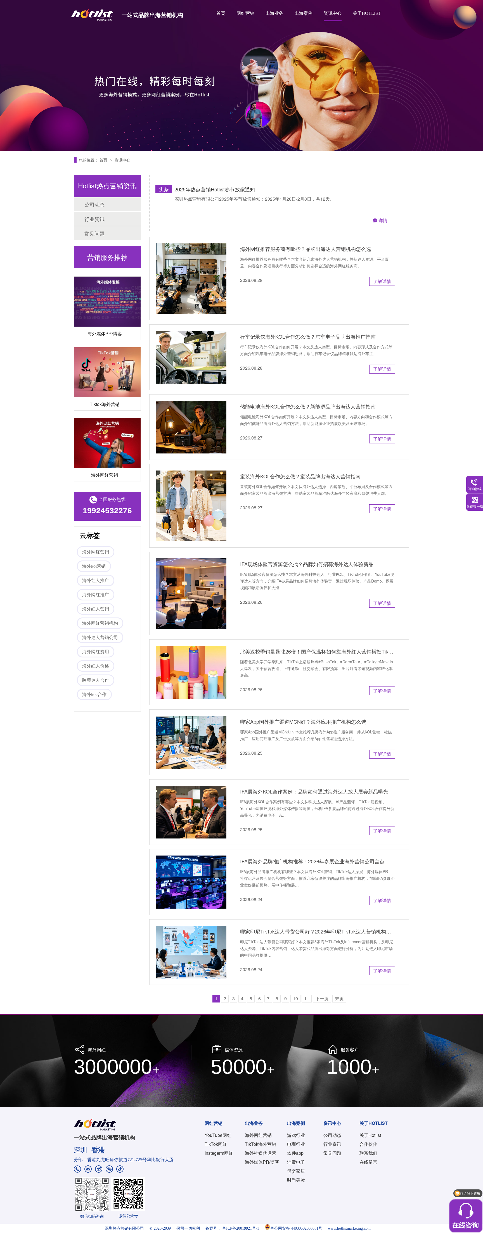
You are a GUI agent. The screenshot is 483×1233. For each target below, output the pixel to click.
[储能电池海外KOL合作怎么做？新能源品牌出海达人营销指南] (191, 427)
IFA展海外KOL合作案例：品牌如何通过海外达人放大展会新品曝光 (314, 791)
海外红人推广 (95, 580)
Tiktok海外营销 (105, 385)
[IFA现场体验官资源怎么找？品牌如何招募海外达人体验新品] (191, 593)
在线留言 (368, 1162)
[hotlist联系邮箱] (88, 1169)
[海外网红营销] (107, 424)
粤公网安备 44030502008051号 (296, 1228)
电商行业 (296, 1144)
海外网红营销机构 (100, 623)
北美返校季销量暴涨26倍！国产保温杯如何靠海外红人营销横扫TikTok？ (317, 651)
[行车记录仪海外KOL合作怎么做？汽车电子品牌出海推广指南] (191, 357)
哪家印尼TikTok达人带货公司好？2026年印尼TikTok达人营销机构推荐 (317, 931)
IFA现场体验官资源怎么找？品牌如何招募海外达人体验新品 (306, 563)
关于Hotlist (370, 1135)
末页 (339, 998)
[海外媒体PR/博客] (107, 283)
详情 (382, 220)
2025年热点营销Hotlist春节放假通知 (214, 189)
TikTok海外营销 (260, 1144)
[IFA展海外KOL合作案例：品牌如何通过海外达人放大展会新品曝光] (191, 812)
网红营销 (245, 13)
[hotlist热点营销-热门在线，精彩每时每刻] (241, 75)
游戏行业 (296, 1135)
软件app (295, 1153)
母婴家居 (296, 1171)
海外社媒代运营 (260, 1153)
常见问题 (94, 233)
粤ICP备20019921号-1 (240, 1228)
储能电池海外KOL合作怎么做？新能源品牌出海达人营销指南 (308, 406)
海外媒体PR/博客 (104, 315)
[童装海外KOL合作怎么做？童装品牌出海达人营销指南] (191, 506)
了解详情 (382, 281)
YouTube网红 (218, 1135)
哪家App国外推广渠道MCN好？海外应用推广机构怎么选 (303, 721)
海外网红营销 (104, 456)
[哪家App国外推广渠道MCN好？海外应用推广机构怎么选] (191, 742)
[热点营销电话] (77, 1169)
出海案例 (303, 13)
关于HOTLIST (367, 13)
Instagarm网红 (219, 1153)
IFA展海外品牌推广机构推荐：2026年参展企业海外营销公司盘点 (312, 861)
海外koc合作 (94, 694)
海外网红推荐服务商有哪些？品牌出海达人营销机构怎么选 (305, 248)
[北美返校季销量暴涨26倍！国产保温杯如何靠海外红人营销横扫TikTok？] (191, 672)
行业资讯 (94, 218)
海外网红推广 (95, 594)
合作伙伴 (368, 1144)
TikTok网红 (216, 1144)
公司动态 (94, 204)
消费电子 (296, 1162)
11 (306, 998)
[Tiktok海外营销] (107, 354)
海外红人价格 (95, 666)
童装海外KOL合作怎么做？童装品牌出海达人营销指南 (300, 476)
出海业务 (274, 13)
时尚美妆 (296, 1180)
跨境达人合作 (95, 680)
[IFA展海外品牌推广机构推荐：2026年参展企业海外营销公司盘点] (191, 882)
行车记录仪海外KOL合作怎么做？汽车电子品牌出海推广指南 (308, 336)
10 (295, 998)
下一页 (322, 998)
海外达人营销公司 (100, 637)
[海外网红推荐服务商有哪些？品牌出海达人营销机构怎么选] (191, 278)
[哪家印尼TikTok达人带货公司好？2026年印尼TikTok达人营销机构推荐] (191, 952)
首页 (220, 13)
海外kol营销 (94, 566)
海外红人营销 (95, 609)
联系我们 (368, 1153)
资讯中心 (333, 13)
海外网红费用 (95, 651)
